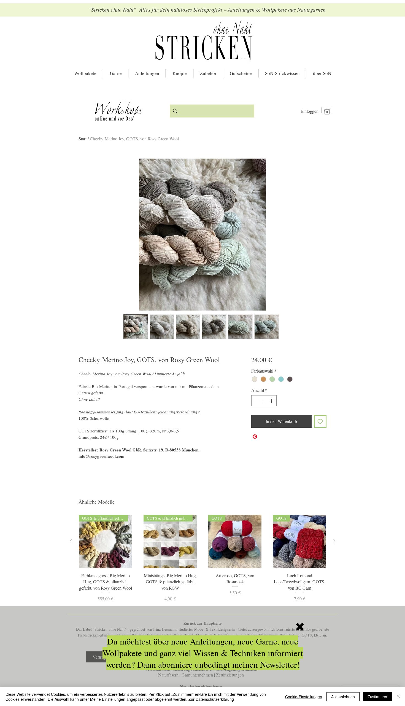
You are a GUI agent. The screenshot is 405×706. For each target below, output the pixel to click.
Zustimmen (377, 696)
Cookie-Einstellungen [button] (303, 696)
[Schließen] (398, 697)
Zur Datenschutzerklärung (211, 699)
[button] (300, 626)
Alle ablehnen (343, 696)
